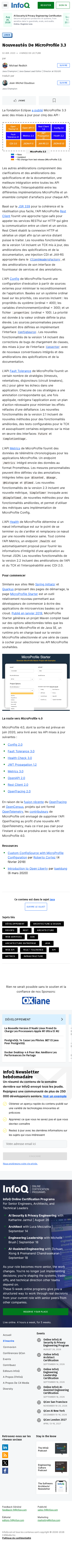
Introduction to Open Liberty (28, 868)
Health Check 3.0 (20, 758)
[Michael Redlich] (5, 65)
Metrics (15, 448)
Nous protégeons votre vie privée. (20, 1163)
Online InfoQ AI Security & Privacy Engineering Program (56, 1342)
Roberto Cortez (44, 857)
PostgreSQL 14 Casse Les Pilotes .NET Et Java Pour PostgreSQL (31, 1042)
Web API (10, 949)
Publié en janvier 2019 (27, 613)
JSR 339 (24, 206)
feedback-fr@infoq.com (14, 1509)
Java (7, 35)
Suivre (64, 65)
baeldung (60, 868)
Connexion (9, 1346)
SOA (32, 936)
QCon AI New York (54, 1410)
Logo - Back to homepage (20, 4)
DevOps (9, 930)
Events (7, 1359)
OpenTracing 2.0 (19, 791)
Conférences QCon (14, 1353)
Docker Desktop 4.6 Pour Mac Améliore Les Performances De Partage (30, 1054)
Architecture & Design (47, 923)
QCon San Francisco (55, 1402)
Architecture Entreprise (20, 943)
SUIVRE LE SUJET (36, 906)
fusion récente (34, 802)
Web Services (13, 936)
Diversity (8, 1388)
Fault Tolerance (20, 371)
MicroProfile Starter (24, 594)
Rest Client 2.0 (18, 784)
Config (14, 279)
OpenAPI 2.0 (16, 778)
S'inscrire (8, 1340)
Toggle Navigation (5, 5)
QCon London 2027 (55, 1419)
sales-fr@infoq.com (48, 1509)
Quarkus (8, 589)
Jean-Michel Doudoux (22, 82)
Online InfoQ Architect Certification (51, 1357)
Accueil (7, 1334)
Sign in (63, 5)
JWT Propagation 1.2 (22, 764)
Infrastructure (33, 956)
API (54, 949)
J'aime (21, 100)
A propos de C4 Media (16, 1382)
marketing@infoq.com (49, 1520)
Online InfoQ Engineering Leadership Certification (51, 1374)
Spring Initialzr (45, 584)
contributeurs (39, 811)
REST (25, 930)
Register (46, 5)
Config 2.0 (15, 744)
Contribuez (9, 1364)
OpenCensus (14, 807)
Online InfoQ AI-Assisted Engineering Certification (56, 1390)
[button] (35, 1156)
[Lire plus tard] (54, 100)
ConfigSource (27, 332)
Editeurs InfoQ (11, 1370)
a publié (37, 110)
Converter (52, 346)
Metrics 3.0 (15, 771)
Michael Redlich (18, 65)
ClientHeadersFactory (45, 259)
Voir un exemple (55, 1096)
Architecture (45, 930)
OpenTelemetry (12, 811)
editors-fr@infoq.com (13, 1520)
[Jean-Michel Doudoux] (5, 83)
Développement (15, 923)
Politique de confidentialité (16, 1538)
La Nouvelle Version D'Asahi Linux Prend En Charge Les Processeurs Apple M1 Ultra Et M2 (31, 1030)
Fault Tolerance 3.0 (21, 751)
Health (14, 522)
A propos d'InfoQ (13, 1376)
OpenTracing (58, 802)
